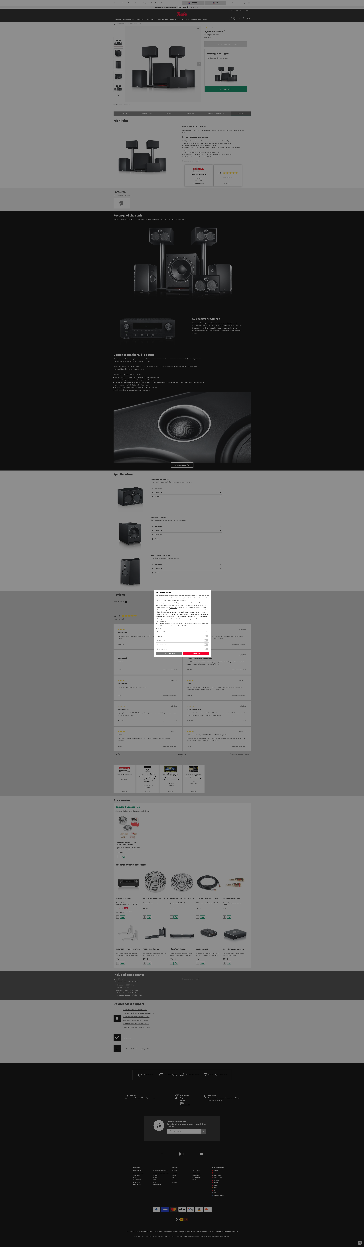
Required (159, 632)
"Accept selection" (161, 621)
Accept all (196, 653)
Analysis (159, 636)
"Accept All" (175, 614)
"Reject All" (173, 607)
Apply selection (169, 653)
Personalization (161, 644)
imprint (158, 628)
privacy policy (198, 626)
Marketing (160, 640)
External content (162, 649)
